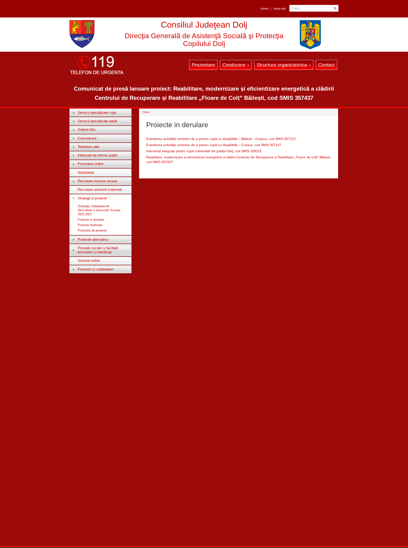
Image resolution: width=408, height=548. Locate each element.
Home (264, 8)
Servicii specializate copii (97, 112)
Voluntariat (86, 172)
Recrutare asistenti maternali (100, 189)
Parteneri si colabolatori (96, 269)
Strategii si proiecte (92, 198)
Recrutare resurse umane (97, 181)
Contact (326, 64)
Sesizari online (89, 260)
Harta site (279, 8)
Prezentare (203, 64)
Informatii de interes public (98, 155)
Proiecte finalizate (90, 225)
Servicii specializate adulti (97, 121)
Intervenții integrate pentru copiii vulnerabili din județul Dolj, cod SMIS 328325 (204, 151)
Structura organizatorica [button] (282, 64)
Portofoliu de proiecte (92, 230)
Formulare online (90, 164)
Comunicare (87, 138)
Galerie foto (86, 129)
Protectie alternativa (93, 239)
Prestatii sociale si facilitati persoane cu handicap (98, 250)
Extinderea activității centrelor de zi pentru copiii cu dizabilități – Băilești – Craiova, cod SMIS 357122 (221, 139)
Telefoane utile (88, 147)
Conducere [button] (234, 64)
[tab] (100, 113)
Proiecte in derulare (91, 219)
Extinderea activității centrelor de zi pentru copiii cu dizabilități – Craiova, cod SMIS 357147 (213, 145)
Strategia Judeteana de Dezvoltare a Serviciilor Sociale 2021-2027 (99, 210)
